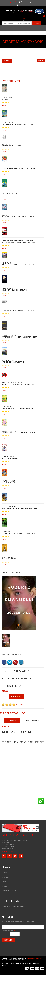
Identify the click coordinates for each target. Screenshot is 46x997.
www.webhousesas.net (34, 958)
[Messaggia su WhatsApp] (41, 801)
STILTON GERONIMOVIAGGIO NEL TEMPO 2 (10, 481)
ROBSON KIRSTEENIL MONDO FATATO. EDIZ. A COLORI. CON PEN (18, 432)
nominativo (5, 752)
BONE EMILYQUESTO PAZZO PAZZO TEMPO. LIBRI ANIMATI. (19, 216)
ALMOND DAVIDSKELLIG (7, 98)
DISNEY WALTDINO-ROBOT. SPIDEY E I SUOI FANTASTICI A (18, 264)
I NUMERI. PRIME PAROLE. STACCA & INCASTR (18, 168)
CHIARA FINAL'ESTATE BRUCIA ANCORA (11, 145)
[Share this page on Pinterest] (15, 662)
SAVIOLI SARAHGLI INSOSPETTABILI (9, 558)
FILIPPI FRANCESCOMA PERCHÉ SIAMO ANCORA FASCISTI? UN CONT (19, 336)
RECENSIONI (20, 704)
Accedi (4, 881)
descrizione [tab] (12, 720)
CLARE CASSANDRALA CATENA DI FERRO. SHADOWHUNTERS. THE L (19, 507)
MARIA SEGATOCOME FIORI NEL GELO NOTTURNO (14, 289)
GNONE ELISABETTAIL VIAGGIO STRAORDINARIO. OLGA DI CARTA (18, 123)
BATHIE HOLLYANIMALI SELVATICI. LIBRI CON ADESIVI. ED (17, 407)
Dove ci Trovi (6, 877)
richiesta (4, 772)
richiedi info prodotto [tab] (31, 720)
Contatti (4, 886)
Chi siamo (5, 873)
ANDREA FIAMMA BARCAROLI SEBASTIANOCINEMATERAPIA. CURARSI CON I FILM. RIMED (18, 241)
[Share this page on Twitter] (10, 662)
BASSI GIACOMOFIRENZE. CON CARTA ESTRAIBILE (14, 361)
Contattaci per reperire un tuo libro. (13, 906)
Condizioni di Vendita (9, 890)
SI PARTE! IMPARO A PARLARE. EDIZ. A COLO (18, 311)
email (3, 762)
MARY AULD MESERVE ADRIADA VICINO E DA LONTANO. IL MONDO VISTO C (18, 383)
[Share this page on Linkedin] (21, 662)
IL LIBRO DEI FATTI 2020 (10, 194)
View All (40, 60)
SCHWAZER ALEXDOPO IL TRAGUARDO (10, 457)
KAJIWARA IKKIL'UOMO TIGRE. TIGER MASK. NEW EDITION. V (18, 532)
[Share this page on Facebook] (4, 662)
